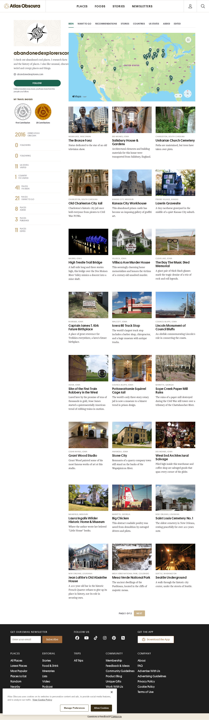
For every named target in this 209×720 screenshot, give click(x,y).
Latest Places (18, 665)
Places (15, 653)
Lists (44, 676)
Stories (125, 24)
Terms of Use (145, 692)
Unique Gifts (113, 681)
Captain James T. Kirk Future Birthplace (84, 327)
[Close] (111, 692)
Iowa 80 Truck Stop (126, 325)
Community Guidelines (120, 671)
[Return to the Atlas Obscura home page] (23, 6)
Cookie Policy (146, 686)
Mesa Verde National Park (131, 577)
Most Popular (18, 671)
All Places (16, 660)
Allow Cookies (101, 708)
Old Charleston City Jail (85, 203)
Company (144, 653)
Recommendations (106, 24)
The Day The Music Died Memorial (172, 264)
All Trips (78, 660)
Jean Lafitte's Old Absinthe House (88, 579)
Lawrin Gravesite (168, 203)
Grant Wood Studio (83, 455)
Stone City (119, 455)
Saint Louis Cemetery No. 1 (174, 518)
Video (46, 681)
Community (114, 653)
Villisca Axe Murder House (131, 262)
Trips (77, 653)
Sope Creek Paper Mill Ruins (172, 390)
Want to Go (84, 24)
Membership (114, 660)
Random (16, 681)
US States (154, 24)
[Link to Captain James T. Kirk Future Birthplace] (88, 305)
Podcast (47, 686)
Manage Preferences (74, 708)
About (142, 660)
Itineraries (48, 671)
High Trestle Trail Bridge (85, 262)
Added (166, 24)
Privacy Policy (146, 681)
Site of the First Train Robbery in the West (83, 390)
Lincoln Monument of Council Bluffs (171, 327)
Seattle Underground (171, 577)
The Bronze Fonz (80, 140)
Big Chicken (120, 518)
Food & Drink (50, 665)
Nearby (15, 686)
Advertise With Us (149, 671)
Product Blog (114, 676)
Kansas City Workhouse (129, 203)
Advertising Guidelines (152, 676)
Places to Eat (18, 676)
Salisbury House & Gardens (125, 142)
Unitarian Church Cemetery (175, 140)
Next (139, 613)
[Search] (203, 6)
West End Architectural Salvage (172, 457)
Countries (139, 24)
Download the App (158, 639)
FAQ (140, 665)
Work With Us (114, 686)
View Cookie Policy (42, 700)
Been (71, 24)
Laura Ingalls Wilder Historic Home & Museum (87, 520)
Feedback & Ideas (117, 665)
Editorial (48, 653)
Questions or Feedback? (104, 716)
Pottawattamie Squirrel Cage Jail (129, 390)
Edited (177, 24)
